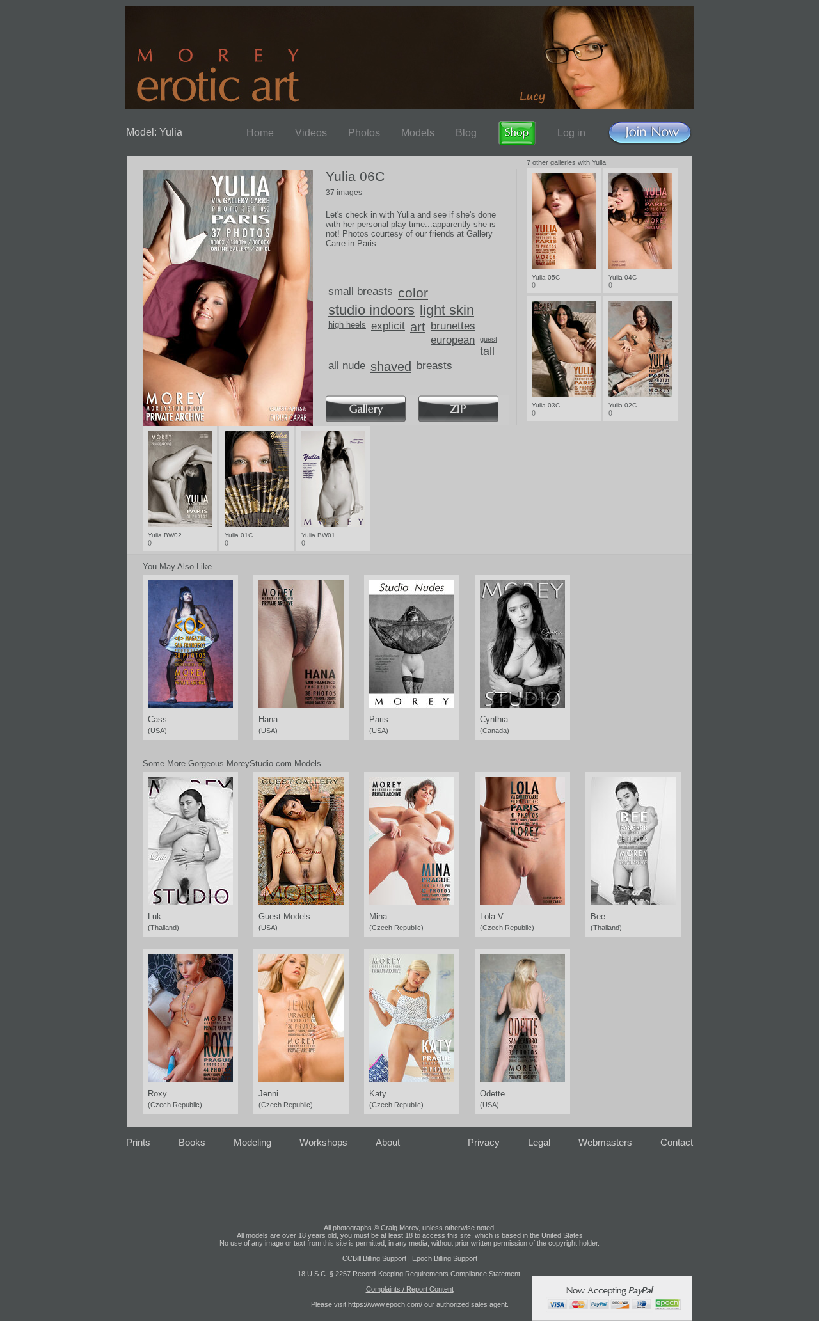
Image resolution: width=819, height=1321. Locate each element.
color (413, 292)
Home (260, 132)
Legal (539, 1142)
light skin (447, 310)
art (417, 327)
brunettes (453, 326)
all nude (346, 366)
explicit (388, 326)
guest (488, 339)
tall (487, 351)
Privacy (484, 1142)
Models (417, 132)
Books (192, 1142)
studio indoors (371, 310)
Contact (676, 1142)
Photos (364, 132)
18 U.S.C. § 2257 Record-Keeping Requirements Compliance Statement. (410, 1273)
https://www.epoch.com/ (385, 1304)
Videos (311, 132)
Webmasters (605, 1142)
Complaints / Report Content (410, 1289)
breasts (434, 366)
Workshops (323, 1142)
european (453, 340)
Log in (571, 132)
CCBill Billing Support (374, 1258)
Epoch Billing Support (444, 1258)
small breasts (360, 291)
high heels (347, 324)
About (388, 1142)
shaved (390, 367)
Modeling (252, 1142)
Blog (466, 132)
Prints (138, 1142)
